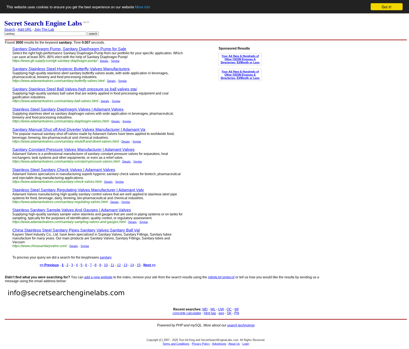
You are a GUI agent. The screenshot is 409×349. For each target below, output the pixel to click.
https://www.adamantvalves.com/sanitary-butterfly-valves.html (58, 81)
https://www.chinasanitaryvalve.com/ (39, 246)
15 (139, 265)
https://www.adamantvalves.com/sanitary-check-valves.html (57, 181)
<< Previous (49, 265)
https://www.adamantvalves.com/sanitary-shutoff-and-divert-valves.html (65, 141)
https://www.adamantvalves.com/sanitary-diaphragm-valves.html (60, 121)
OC (229, 309)
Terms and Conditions (176, 343)
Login (245, 343)
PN (236, 313)
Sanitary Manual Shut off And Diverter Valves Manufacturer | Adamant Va (78, 129)
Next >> (149, 265)
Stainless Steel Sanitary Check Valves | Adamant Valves (63, 169)
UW (221, 309)
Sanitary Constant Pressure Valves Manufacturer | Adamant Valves (73, 149)
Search (9, 29)
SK (229, 313)
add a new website (98, 277)
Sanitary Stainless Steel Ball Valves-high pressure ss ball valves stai (74, 89)
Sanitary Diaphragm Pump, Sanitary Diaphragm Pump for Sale (69, 49)
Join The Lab (44, 29)
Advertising (219, 343)
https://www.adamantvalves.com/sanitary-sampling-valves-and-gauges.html (69, 222)
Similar (115, 61)
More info (142, 7)
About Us (234, 343)
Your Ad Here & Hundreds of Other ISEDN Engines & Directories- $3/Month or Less (240, 59)
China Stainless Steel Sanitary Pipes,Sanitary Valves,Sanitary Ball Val (76, 230)
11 (112, 265)
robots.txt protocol (221, 277)
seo (221, 313)
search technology (241, 325)
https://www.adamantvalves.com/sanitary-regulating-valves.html (60, 202)
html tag (210, 313)
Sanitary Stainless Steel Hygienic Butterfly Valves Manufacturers (71, 69)
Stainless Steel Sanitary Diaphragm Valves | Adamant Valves (68, 109)
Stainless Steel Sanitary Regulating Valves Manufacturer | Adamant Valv (78, 190)
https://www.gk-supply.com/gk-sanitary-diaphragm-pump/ (54, 61)
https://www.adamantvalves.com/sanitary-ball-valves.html (55, 101)
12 (119, 265)
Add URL (25, 29)
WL (212, 309)
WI (237, 309)
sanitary (106, 257)
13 (125, 265)
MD (205, 309)
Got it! (387, 6)
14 (132, 265)
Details (104, 61)
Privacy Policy (201, 343)
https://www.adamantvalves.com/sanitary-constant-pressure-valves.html (66, 161)
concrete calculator (187, 313)
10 (106, 265)
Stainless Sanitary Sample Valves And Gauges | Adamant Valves (71, 210)
